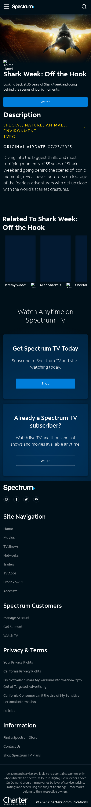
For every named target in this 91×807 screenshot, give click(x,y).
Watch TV (10, 635)
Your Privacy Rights (18, 662)
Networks (11, 555)
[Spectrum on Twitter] (26, 499)
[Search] (84, 7)
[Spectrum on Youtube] (36, 499)
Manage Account (16, 617)
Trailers (9, 564)
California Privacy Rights (22, 671)
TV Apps (9, 573)
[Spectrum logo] (23, 7)
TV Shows (10, 546)
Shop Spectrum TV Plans (22, 755)
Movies (9, 537)
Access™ (10, 591)
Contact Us (11, 746)
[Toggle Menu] (5, 6)
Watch (45, 102)
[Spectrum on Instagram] (6, 499)
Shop (45, 383)
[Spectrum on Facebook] (16, 499)
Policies (9, 710)
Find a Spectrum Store (20, 737)
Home (8, 528)
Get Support (12, 626)
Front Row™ (13, 582)
